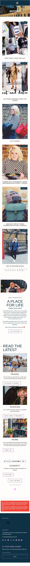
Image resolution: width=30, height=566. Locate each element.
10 (21, 269)
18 (17, 270)
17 (15, 270)
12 (26, 269)
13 (5, 270)
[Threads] (5, 540)
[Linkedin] (16, 540)
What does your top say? (15, 58)
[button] (17, 3)
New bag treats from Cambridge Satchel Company (15, 224)
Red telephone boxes (15, 266)
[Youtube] (21, 540)
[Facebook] (8, 540)
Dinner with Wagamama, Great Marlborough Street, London (15, 182)
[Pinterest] (19, 540)
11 (24, 269)
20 (23, 270)
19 (20, 270)
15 (10, 270)
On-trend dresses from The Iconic (15, 99)
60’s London (15, 141)
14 (8, 270)
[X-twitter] (11, 540)
